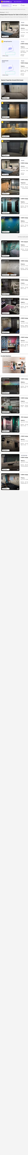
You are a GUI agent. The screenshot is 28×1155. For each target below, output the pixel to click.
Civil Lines (10, 9)
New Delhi (5, 9)
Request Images (10, 53)
